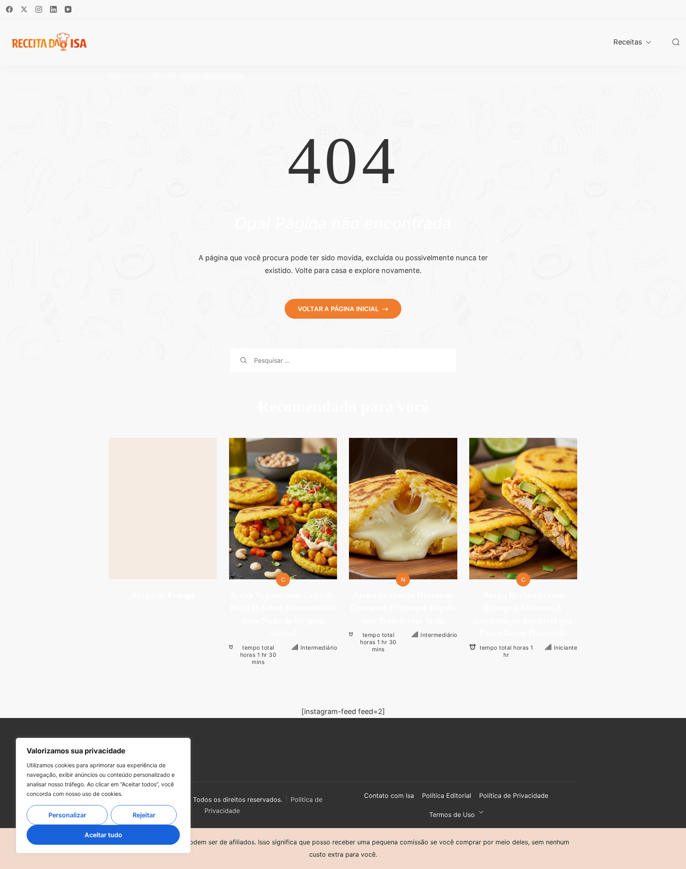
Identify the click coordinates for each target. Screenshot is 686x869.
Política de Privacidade (513, 795)
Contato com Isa (389, 795)
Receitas (627, 42)
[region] (103, 795)
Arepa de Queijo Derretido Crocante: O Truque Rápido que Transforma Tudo (403, 607)
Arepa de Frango (163, 595)
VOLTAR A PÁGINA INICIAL (339, 309)
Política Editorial (446, 795)
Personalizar (67, 815)
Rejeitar (144, 815)
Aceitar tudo (103, 835)
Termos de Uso (452, 815)
